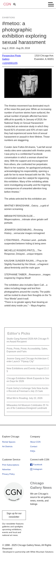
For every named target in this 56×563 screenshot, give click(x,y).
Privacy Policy (8, 474)
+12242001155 (10, 63)
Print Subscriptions (10, 465)
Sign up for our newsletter (14, 515)
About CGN (35, 442)
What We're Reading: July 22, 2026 (25, 398)
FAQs (32, 451)
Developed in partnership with (28, 552)
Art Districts (7, 446)
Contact (33, 446)
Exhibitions (8, 17)
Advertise (6, 469)
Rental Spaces (8, 442)
